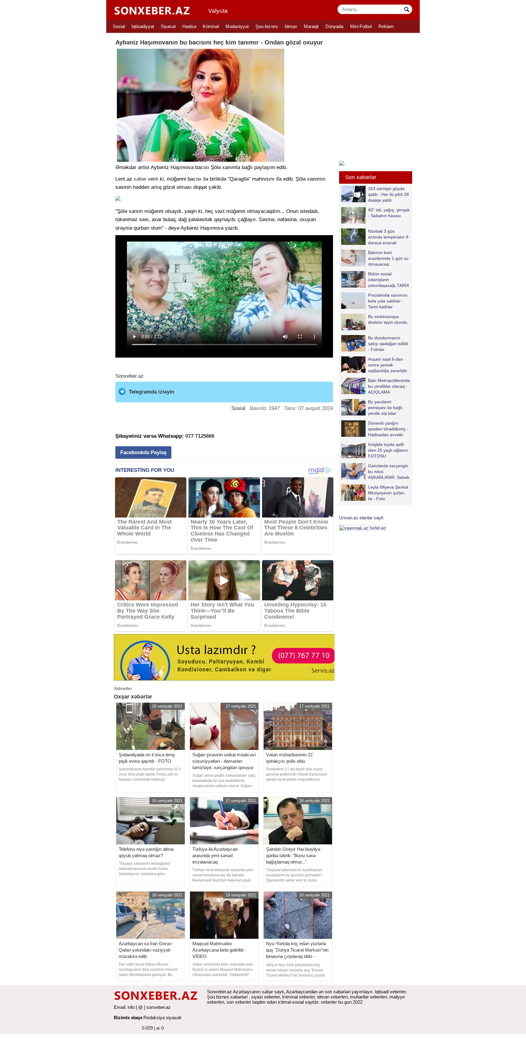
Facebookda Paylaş (143, 452)
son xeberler (238, 1002)
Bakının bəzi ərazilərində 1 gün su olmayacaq (388, 258)
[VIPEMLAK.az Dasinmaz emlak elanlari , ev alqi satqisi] (353, 527)
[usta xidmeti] (227, 656)
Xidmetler (123, 688)
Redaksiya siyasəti (162, 1017)
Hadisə (189, 26)
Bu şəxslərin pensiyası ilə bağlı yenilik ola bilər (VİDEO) (385, 407)
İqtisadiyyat (143, 26)
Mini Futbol (361, 26)
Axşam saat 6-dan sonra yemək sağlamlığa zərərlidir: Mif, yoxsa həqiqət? (388, 365)
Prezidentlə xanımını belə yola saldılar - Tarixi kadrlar (388, 301)
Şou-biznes (266, 26)
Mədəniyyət (237, 26)
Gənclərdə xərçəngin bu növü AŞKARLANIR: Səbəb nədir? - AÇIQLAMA (388, 471)
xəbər (140, 179)
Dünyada (334, 26)
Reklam (386, 26)
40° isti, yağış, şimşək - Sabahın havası (389, 212)
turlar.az (378, 527)
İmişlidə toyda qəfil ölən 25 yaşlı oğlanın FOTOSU (388, 450)
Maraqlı (311, 26)
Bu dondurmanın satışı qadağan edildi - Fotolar (388, 343)
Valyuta (218, 11)
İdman (291, 26)
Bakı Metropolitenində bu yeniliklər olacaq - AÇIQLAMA (389, 386)
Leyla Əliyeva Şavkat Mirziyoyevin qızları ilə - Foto (388, 493)
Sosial (119, 26)
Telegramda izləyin (151, 392)
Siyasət (168, 26)
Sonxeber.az (129, 376)
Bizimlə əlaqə (128, 1017)
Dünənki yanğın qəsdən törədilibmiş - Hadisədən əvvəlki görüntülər (388, 429)
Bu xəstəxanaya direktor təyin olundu (387, 319)
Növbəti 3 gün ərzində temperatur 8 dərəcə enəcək (388, 237)
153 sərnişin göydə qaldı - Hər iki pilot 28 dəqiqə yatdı (388, 194)
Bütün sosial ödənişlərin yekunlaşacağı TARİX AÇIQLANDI (388, 279)
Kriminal (211, 26)
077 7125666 (199, 436)
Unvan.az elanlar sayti (361, 517)
